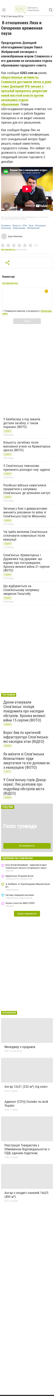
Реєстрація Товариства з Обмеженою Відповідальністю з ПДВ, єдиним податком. (26, 1149)
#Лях (24, 225)
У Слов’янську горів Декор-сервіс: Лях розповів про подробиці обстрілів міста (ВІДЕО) (25, 787)
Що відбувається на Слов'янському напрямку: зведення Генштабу (21, 590)
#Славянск (6, 225)
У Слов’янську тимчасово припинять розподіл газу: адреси (26, 468)
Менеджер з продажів (19, 1047)
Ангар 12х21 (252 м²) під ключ (25, 1087)
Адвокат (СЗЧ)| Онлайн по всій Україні (26, 1104)
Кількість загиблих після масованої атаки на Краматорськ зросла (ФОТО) (27, 446)
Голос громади (20, 826)
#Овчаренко (40, 225)
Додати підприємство (27, 913)
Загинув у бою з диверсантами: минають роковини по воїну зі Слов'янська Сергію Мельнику (25, 512)
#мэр (31, 225)
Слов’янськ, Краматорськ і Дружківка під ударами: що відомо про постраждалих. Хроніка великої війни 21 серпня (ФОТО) (26, 562)
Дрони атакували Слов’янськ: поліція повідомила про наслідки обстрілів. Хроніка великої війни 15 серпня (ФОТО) (24, 711)
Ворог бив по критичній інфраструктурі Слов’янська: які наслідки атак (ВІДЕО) (26, 737)
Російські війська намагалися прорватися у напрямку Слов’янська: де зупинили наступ (26, 489)
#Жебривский (33, 228)
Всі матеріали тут (27, 845)
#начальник (6, 228)
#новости (16, 225)
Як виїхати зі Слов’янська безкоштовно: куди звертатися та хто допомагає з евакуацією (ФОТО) (26, 761)
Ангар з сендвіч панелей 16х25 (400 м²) (26, 1195)
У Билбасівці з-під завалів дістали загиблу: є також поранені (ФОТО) (21, 423)
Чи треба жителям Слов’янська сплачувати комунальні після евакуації (25, 535)
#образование (19, 228)
